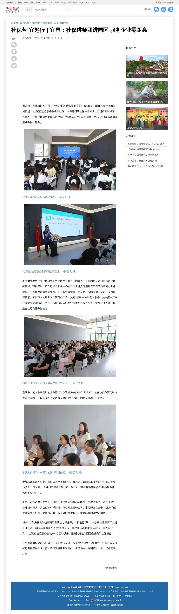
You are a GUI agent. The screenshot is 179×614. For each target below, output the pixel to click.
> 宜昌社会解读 (60, 23)
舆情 (44, 2)
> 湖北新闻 (35, 23)
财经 (57, 2)
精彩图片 (131, 48)
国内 (63, 2)
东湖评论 (131, 136)
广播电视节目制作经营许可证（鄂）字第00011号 (132, 591)
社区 (51, 2)
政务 (26, 2)
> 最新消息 (46, 23)
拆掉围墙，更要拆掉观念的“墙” (143, 160)
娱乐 (75, 2)
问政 (38, 2)
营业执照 (129, 596)
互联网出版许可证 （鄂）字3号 (108, 596)
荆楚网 (14, 23)
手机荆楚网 (168, 2)
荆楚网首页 (11, 2)
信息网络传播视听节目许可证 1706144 (74, 596)
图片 (88, 2)
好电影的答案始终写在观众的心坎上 (145, 149)
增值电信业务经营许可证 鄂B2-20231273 (89, 591)
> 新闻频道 (23, 23)
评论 (32, 2)
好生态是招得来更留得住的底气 (143, 155)
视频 (81, 2)
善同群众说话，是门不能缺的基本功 (145, 166)
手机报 (158, 2)
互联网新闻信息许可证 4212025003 (52, 591)
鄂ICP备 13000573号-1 (79, 600)
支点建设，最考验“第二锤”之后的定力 (146, 144)
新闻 (20, 2)
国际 (69, 2)
